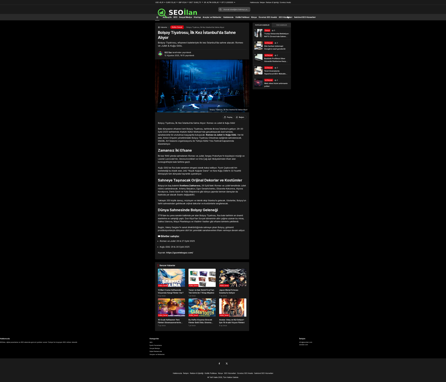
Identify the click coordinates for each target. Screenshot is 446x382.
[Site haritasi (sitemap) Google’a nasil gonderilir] (272, 46)
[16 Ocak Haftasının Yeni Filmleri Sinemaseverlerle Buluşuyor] (171, 312)
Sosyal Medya (155, 348)
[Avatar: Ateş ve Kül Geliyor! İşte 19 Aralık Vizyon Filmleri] (232, 312)
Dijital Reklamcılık (156, 351)
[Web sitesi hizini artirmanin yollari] (272, 83)
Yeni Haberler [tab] (281, 25)
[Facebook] (219, 363)
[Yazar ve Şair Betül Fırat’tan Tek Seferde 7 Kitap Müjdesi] (202, 283)
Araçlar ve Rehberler (157, 354)
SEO (151, 342)
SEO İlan (168, 52)
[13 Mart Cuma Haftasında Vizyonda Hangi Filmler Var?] (171, 283)
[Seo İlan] (185, 12)
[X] (227, 363)
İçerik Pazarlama (156, 345)
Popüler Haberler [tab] (262, 25)
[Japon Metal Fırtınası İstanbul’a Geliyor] (232, 283)
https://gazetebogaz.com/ (179, 252)
